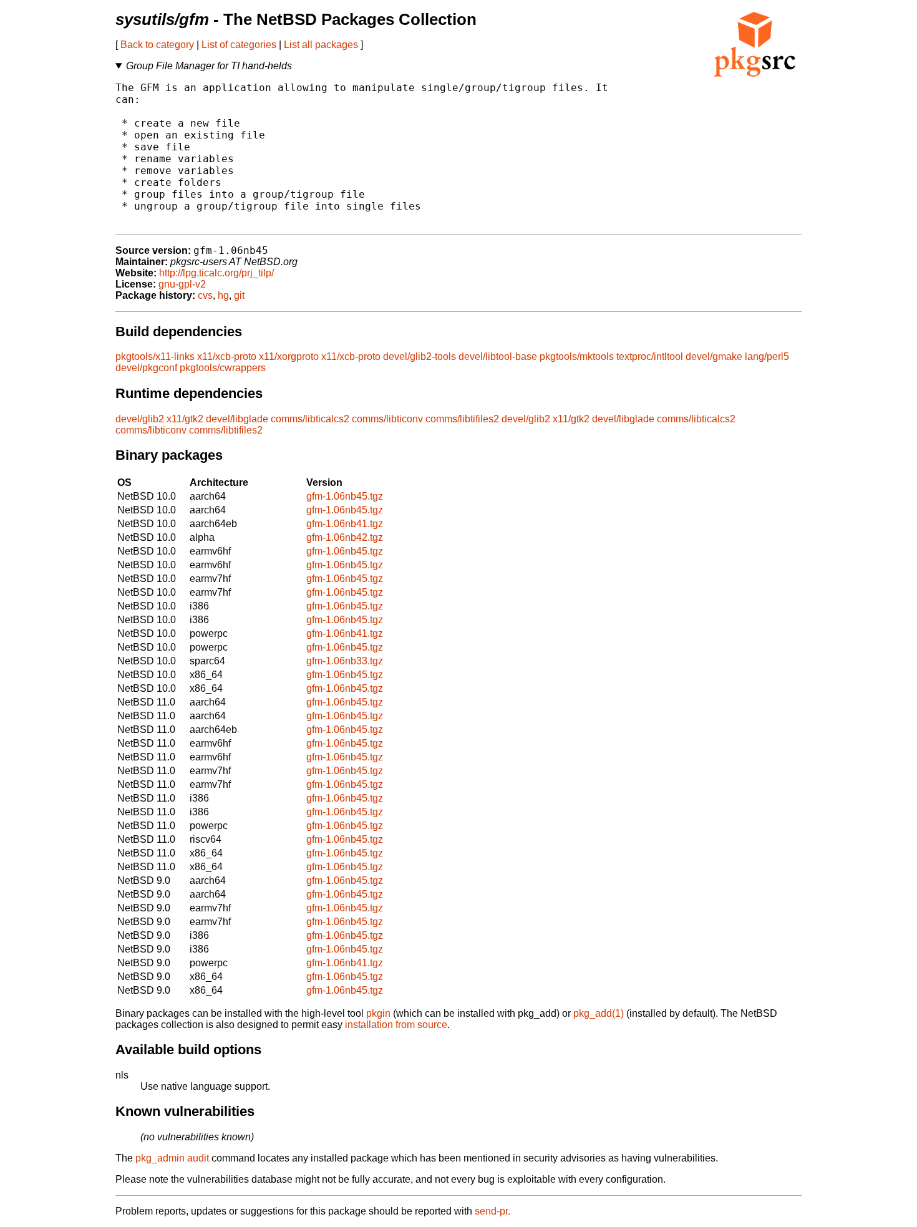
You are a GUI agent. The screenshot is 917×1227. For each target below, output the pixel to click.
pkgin (378, 1013)
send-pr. (492, 1211)
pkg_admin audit (172, 1158)
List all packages (321, 44)
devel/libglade (237, 419)
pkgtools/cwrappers (223, 367)
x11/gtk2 (185, 419)
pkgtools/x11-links (155, 356)
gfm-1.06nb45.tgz (344, 496)
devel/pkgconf (146, 367)
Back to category (157, 44)
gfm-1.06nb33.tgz (344, 661)
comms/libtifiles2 (462, 419)
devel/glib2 (139, 419)
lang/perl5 (767, 356)
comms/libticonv (387, 419)
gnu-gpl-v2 (182, 284)
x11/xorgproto (289, 356)
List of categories (238, 44)
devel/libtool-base (497, 356)
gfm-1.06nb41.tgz (344, 523)
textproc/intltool (649, 356)
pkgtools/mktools (577, 356)
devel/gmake (714, 356)
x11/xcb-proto (226, 356)
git (239, 295)
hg (223, 295)
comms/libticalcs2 (310, 419)
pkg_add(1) (598, 1013)
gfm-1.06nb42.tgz (344, 537)
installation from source (396, 1024)
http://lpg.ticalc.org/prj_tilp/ (216, 273)
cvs (205, 295)
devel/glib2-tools (419, 356)
